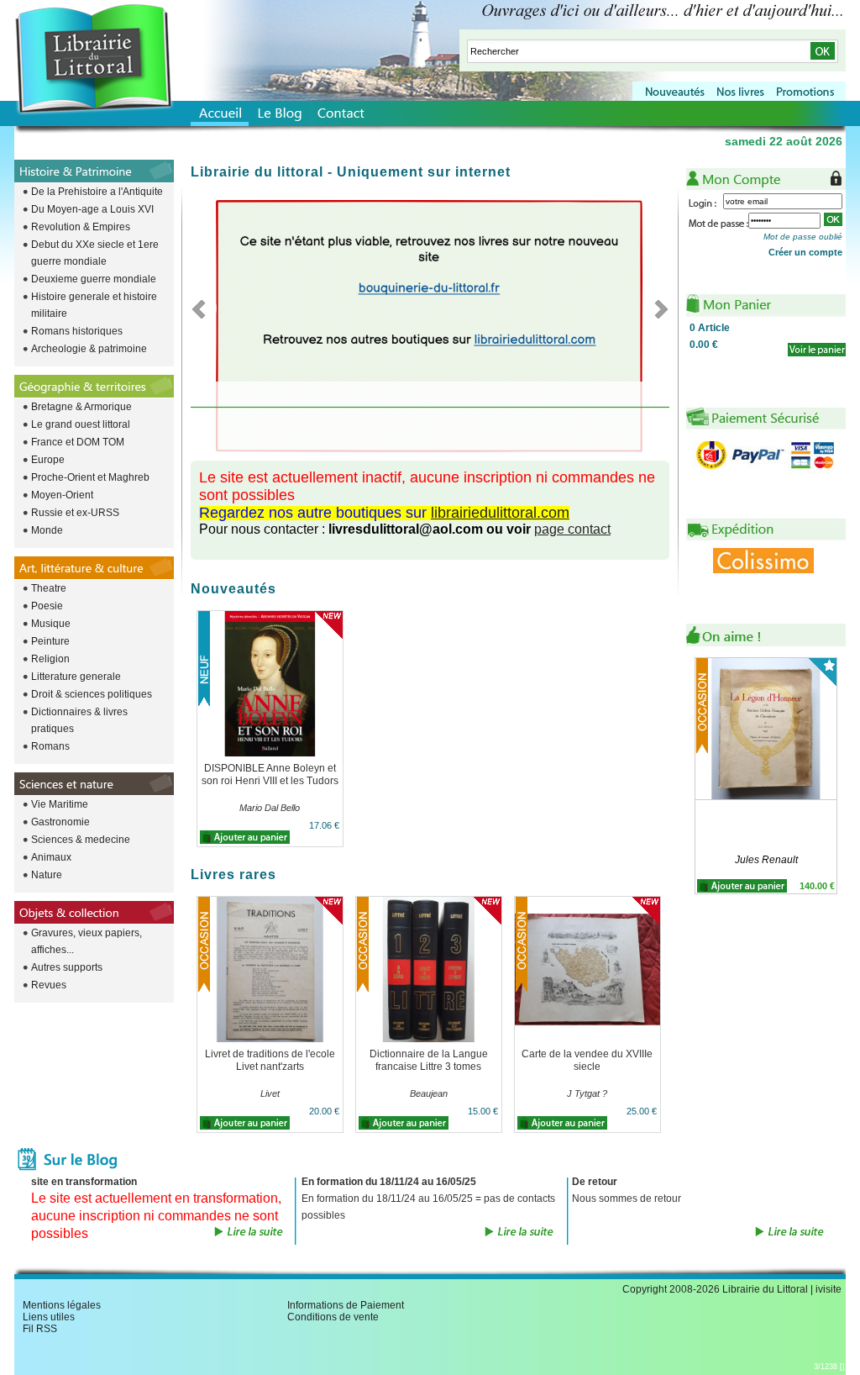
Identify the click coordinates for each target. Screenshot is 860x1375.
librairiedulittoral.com (500, 512)
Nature (46, 875)
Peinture (50, 641)
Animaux (51, 857)
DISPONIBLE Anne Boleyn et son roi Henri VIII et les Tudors (270, 774)
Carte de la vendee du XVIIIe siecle (587, 1060)
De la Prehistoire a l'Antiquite (97, 192)
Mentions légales (62, 1305)
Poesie (47, 606)
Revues (48, 985)
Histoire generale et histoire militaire (94, 305)
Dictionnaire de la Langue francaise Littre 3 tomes (429, 1060)
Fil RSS (40, 1329)
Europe (48, 460)
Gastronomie (60, 822)
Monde (47, 530)
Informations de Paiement (345, 1305)
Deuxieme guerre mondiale (93, 279)
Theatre (48, 588)
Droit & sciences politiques (91, 694)
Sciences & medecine (80, 840)
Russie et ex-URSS (75, 513)
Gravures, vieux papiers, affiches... (86, 941)
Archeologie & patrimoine (89, 349)
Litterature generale (76, 676)
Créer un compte (805, 252)
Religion (50, 659)
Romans (50, 746)
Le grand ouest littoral (80, 424)
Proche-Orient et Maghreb (90, 477)
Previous (204, 308)
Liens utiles (49, 1317)
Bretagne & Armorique (81, 407)
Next (656, 308)
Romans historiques (77, 331)
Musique (51, 624)
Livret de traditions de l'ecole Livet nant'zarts (270, 1060)
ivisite (828, 1289)
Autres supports (66, 967)
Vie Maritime (59, 804)
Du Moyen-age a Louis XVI (92, 209)
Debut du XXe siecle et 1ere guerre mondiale (95, 253)
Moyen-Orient (62, 495)
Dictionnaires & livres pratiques (79, 720)
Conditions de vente (333, 1317)
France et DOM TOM (77, 442)
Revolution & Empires (80, 227)
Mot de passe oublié (802, 236)
